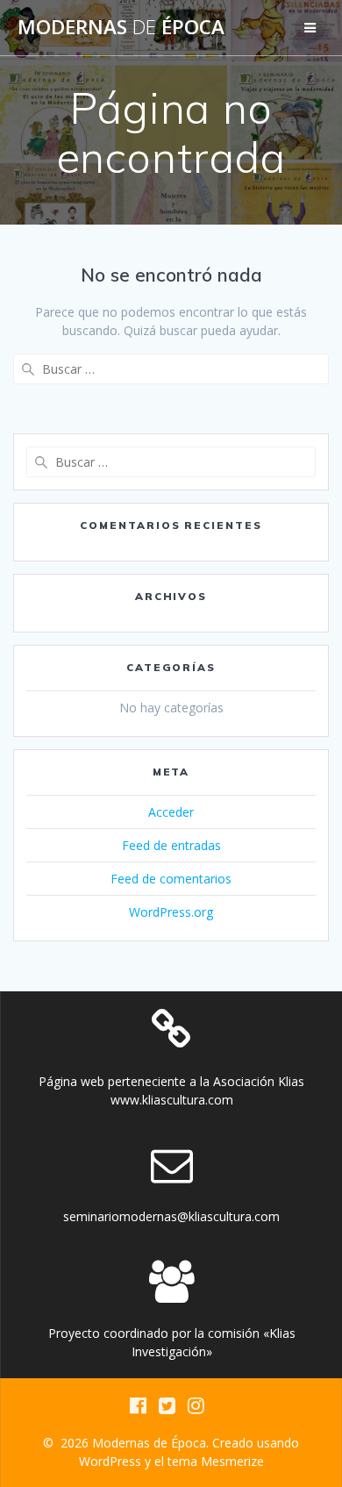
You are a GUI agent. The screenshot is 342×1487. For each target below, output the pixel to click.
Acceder (171, 812)
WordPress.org (171, 912)
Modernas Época (121, 27)
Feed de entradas (171, 845)
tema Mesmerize (215, 1461)
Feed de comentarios (171, 878)
